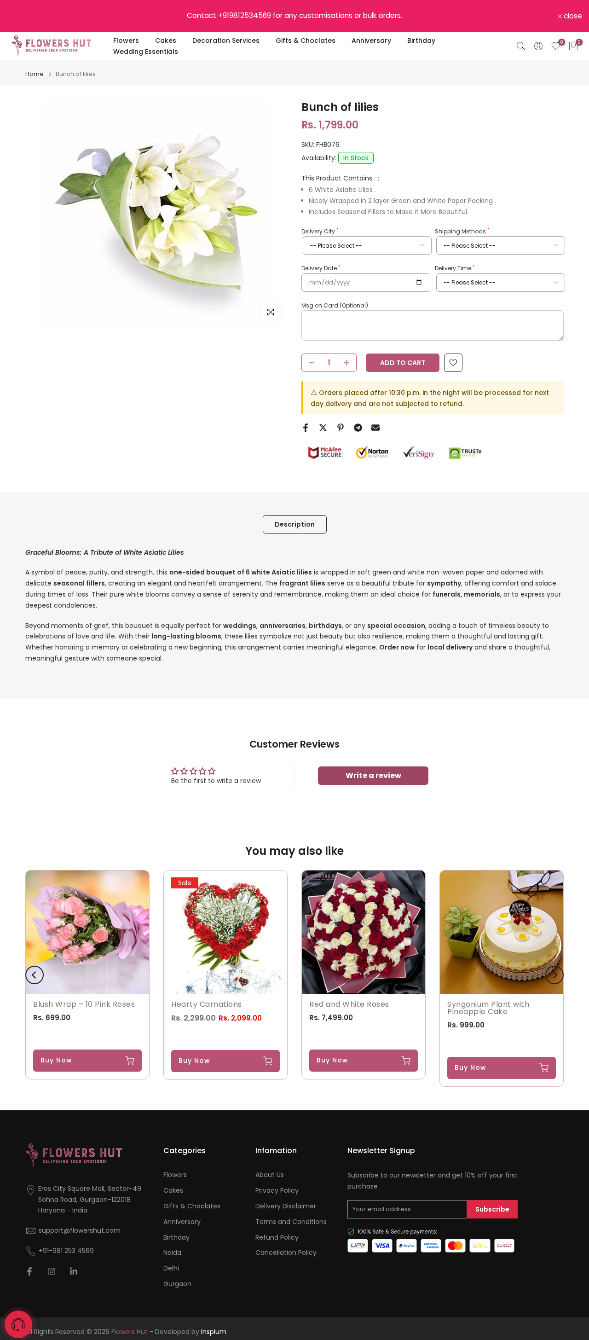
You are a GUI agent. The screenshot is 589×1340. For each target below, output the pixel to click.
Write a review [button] (373, 775)
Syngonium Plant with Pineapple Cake (488, 1008)
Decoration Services (226, 40)
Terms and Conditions (291, 1222)
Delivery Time (454, 268)
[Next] (554, 975)
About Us (269, 1175)
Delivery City (319, 231)
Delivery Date (320, 268)
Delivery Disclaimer (285, 1206)
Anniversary (371, 40)
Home (34, 74)
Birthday (421, 40)
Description (295, 523)
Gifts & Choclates (305, 40)
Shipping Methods (462, 231)
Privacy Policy (277, 1190)
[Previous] (34, 975)
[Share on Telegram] (358, 427)
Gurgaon (177, 1284)
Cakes (165, 40)
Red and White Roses (349, 1004)
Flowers (126, 40)
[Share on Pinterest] (340, 427)
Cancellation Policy (286, 1252)
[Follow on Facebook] (29, 1271)
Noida (172, 1252)
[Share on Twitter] (323, 427)
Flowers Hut (129, 1332)
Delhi (171, 1268)
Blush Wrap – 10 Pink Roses (84, 1004)
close (21, 16)
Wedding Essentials (145, 51)
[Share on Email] (375, 427)
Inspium (213, 1332)
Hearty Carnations (206, 1004)
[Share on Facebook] (305, 427)
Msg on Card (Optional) (334, 305)
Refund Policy (277, 1237)
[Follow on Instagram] (51, 1271)
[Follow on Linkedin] (73, 1271)
